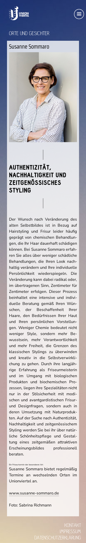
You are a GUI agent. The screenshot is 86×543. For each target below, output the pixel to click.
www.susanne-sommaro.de (34, 493)
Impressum (70, 532)
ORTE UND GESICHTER (29, 33)
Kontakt (72, 525)
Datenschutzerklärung (57, 538)
